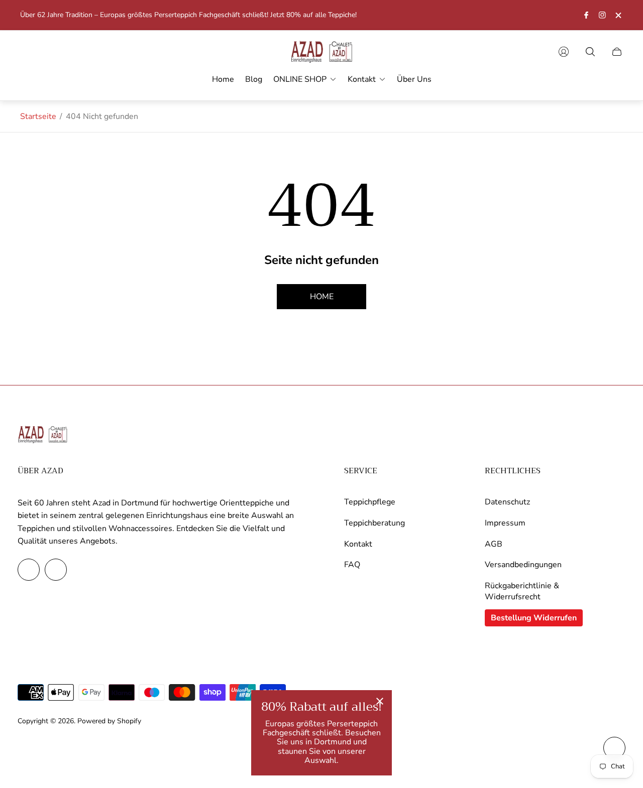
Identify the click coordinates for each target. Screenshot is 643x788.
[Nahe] (380, 702)
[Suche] (590, 52)
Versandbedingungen (523, 564)
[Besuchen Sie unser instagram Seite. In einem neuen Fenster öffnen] (602, 15)
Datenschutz (507, 501)
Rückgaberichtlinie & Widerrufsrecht (522, 591)
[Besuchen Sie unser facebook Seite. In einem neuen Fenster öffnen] (586, 15)
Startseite (38, 116)
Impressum (505, 523)
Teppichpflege (369, 501)
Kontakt (358, 544)
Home (322, 296)
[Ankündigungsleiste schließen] (617, 15)
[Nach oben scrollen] (614, 748)
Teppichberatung (374, 523)
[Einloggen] (564, 52)
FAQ (352, 564)
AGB (493, 544)
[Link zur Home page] (43, 435)
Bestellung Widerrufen (534, 617)
